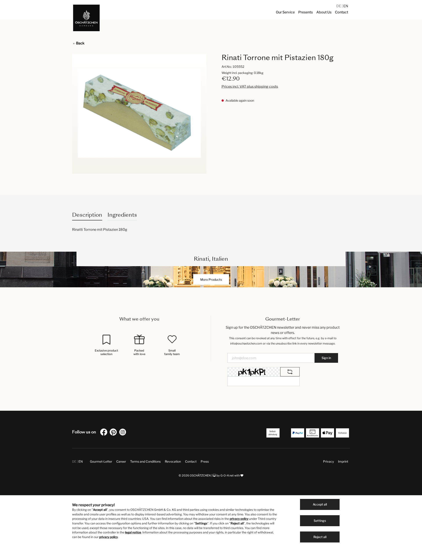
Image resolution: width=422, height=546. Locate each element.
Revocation (173, 461)
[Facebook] (104, 433)
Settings (320, 520)
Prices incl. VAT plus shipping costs (250, 86)
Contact (190, 461)
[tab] (87, 214)
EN (345, 6)
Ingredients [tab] (122, 215)
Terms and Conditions (145, 461)
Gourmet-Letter (101, 461)
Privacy (328, 461)
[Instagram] (123, 433)
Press (205, 461)
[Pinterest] (114, 433)
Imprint (343, 461)
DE (339, 6)
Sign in (326, 358)
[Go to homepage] (86, 18)
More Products (211, 279)
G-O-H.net (227, 475)
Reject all (319, 537)
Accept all (320, 504)
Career (121, 461)
